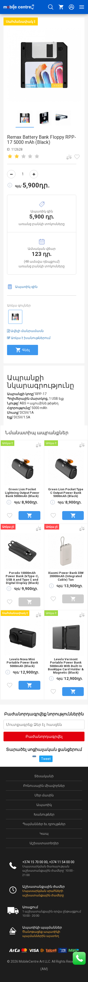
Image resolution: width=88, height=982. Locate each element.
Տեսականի (44, 776)
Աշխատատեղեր (44, 843)
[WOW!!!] (37, 156)
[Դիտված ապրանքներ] (77, 157)
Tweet (46, 759)
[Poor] (10, 156)
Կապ (44, 833)
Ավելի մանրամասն (27, 331)
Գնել (26, 350)
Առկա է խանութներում (30, 338)
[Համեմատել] (69, 157)
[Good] (23, 156)
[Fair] (17, 156)
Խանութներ (44, 814)
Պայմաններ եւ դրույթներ (44, 824)
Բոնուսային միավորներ (44, 786)
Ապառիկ (44, 805)
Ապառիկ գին (26, 287)
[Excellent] (30, 156)
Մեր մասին (44, 795)
